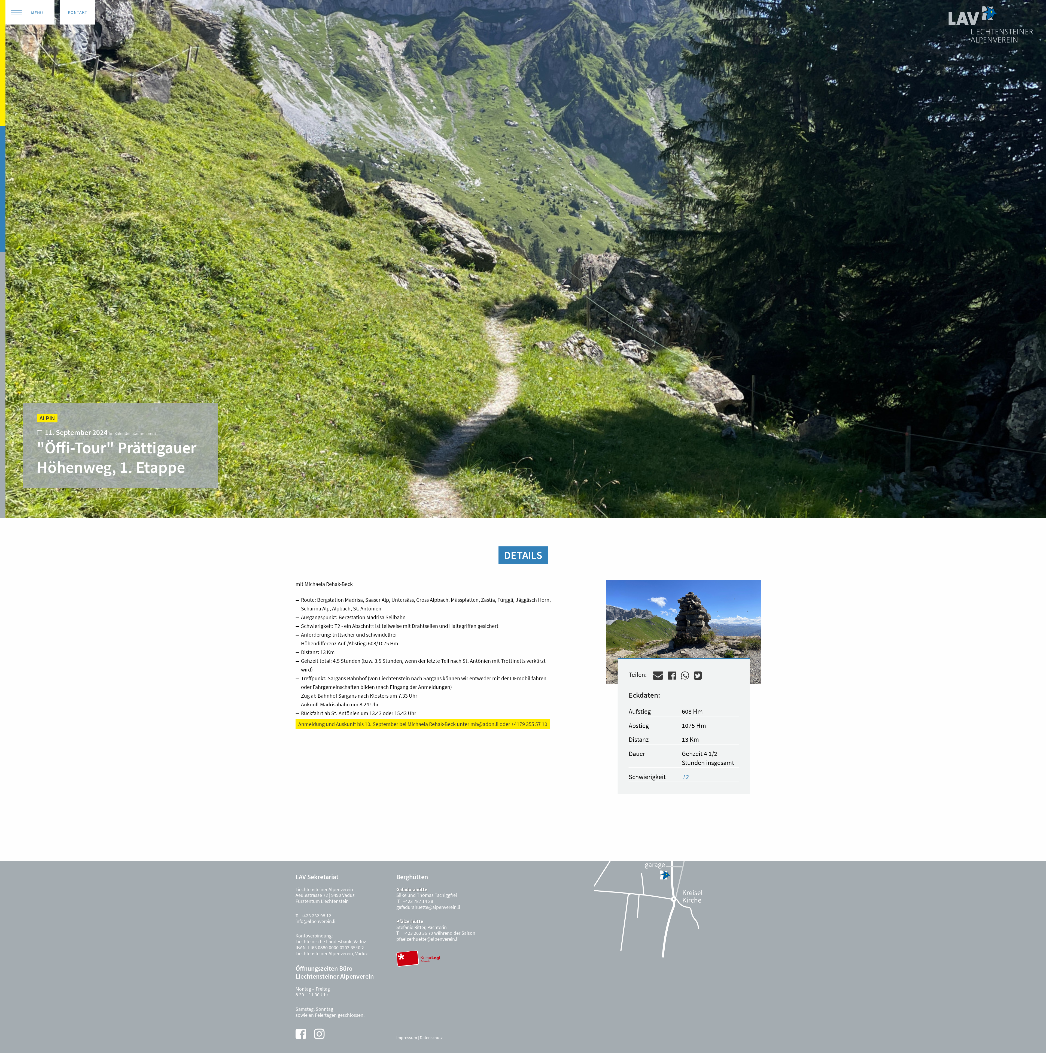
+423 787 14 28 (418, 901)
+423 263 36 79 (417, 933)
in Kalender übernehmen (132, 433)
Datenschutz (431, 1037)
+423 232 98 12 (316, 915)
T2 (685, 777)
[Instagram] (319, 1034)
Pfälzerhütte (409, 921)
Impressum (406, 1037)
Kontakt (77, 12)
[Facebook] (301, 1034)
